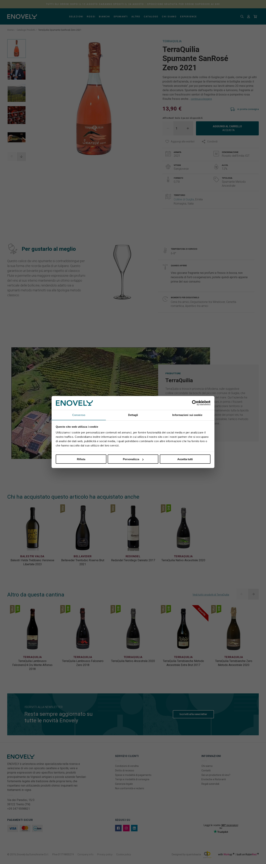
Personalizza (131, 459)
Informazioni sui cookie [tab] (187, 414)
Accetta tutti (185, 459)
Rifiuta (81, 459)
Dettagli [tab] (133, 414)
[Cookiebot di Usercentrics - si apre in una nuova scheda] (194, 403)
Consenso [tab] (78, 414)
